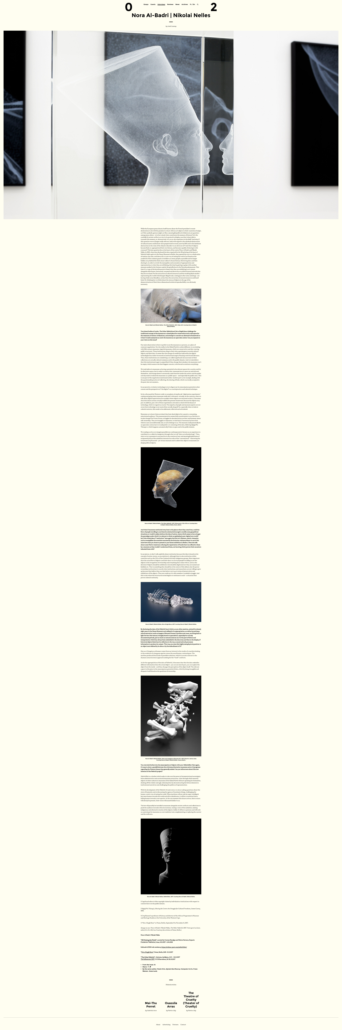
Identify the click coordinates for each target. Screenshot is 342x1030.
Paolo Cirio (161, 969)
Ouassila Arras (171, 1004)
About (158, 1024)
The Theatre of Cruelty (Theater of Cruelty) (191, 999)
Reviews (170, 4)
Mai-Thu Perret (151, 1004)
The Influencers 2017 (147, 959)
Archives (185, 4)
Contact (183, 1024)
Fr (190, 4)
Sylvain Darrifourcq (173, 969)
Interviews (161, 4)
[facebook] (148, 967)
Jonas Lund (153, 971)
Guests (153, 4)
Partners (175, 1024)
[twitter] (150, 967)
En (194, 4)
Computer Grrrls (187, 969)
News (177, 4)
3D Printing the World (148, 940)
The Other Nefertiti (147, 957)
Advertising (166, 1024)
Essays (146, 4)
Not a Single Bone (147, 952)
